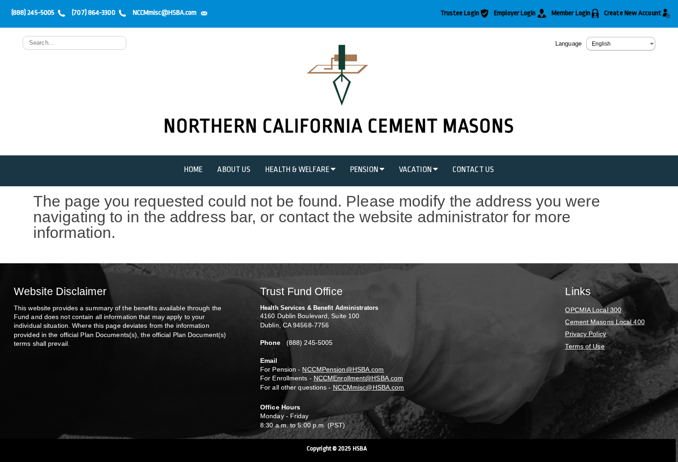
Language (568, 43)
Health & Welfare (298, 169)
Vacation (416, 169)
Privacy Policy (585, 334)
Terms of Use (584, 346)
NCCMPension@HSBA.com (343, 369)
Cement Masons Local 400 (604, 322)
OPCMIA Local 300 (593, 310)
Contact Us (473, 169)
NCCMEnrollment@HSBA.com (358, 378)
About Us (233, 169)
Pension (365, 169)
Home (193, 169)
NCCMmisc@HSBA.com (368, 387)
